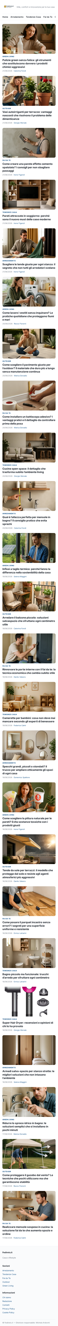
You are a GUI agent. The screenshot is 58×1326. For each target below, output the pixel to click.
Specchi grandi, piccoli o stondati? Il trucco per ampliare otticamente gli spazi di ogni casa (27, 770)
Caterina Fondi (20, 71)
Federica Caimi (20, 725)
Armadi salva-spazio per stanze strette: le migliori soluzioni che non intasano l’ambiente (28, 1075)
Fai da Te (47, 17)
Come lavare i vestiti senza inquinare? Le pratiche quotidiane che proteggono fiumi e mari (28, 316)
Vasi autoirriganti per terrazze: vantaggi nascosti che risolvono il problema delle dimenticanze (27, 115)
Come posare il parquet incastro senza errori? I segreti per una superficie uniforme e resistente (26, 926)
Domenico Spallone (22, 777)
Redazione (7, 1301)
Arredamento (17, 17)
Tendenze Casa (33, 17)
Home (5, 17)
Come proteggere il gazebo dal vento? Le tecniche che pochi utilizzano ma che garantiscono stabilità (27, 1179)
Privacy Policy (8, 1309)
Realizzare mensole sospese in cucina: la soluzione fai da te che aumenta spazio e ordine (27, 1230)
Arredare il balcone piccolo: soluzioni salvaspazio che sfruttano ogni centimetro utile (28, 621)
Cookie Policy (8, 1312)
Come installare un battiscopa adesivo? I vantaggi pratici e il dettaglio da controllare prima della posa (28, 420)
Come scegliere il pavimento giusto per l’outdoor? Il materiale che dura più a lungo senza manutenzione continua (28, 368)
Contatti (5, 1305)
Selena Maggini (20, 576)
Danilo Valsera (19, 677)
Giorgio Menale (20, 123)
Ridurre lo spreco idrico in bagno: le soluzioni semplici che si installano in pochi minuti (25, 1127)
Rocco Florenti (20, 324)
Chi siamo (6, 1297)
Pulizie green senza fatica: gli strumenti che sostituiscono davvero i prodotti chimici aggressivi (26, 64)
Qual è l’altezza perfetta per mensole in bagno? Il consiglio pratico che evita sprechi (26, 521)
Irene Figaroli (19, 175)
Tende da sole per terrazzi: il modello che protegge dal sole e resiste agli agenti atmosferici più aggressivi (27, 874)
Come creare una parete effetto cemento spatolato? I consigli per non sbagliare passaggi (27, 167)
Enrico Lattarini (20, 933)
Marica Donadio (20, 376)
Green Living (8, 56)
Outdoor (6, 108)
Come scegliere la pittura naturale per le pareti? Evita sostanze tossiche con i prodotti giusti (27, 822)
